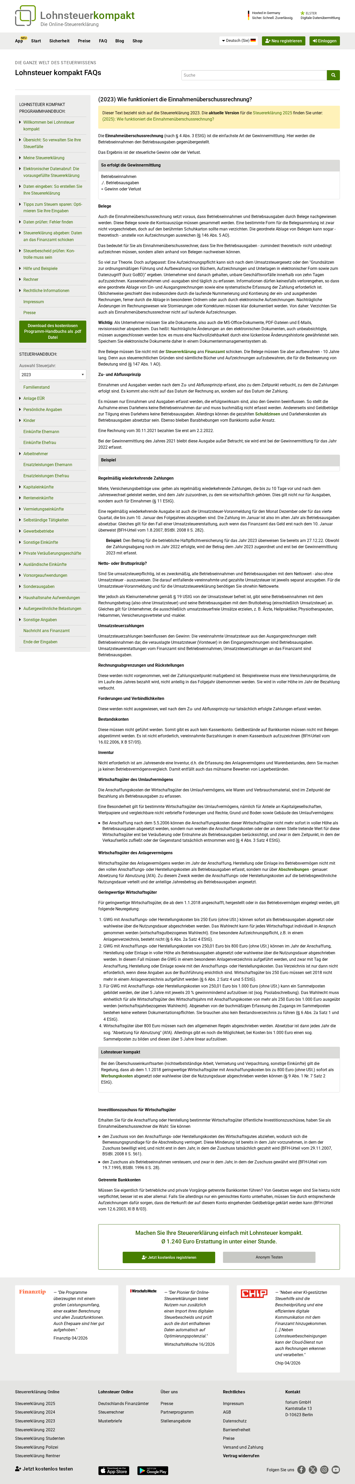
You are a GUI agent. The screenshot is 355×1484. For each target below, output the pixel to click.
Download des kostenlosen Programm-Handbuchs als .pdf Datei (52, 331)
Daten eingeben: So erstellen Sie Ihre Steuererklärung (52, 190)
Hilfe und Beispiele (40, 268)
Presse (29, 312)
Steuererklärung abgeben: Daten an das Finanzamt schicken (52, 236)
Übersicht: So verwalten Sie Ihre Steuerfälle (52, 143)
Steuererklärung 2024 (35, 1412)
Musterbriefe (110, 1421)
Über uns (169, 1391)
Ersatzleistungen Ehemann (47, 464)
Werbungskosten (117, 1076)
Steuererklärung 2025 (272, 112)
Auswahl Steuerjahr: (37, 365)
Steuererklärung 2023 (35, 1421)
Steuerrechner (111, 1412)
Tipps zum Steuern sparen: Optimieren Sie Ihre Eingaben (52, 208)
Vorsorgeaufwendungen (45, 575)
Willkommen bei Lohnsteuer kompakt (48, 125)
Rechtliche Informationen (46, 290)
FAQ (103, 40)
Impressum (33, 301)
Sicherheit (59, 40)
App (19, 40)
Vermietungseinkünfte (43, 509)
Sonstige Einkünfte (40, 542)
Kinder (29, 420)
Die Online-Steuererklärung (70, 24)
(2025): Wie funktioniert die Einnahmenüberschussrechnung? (158, 119)
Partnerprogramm (177, 1412)
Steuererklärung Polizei (36, 1447)
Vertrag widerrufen (241, 1455)
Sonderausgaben (39, 586)
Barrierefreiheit (237, 1429)
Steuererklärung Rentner (37, 1455)
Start (36, 40)
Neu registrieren (286, 40)
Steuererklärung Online (37, 1391)
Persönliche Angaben (42, 409)
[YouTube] (336, 1470)
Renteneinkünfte (38, 497)
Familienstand (36, 387)
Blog (119, 40)
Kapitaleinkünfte (38, 487)
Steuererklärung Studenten (40, 1438)
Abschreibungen (293, 869)
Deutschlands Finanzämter (123, 1403)
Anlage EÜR (34, 398)
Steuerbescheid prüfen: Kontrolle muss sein (49, 254)
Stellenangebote (176, 1421)
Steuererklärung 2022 (35, 1429)
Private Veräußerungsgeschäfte (52, 553)
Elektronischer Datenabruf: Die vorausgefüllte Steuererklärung (51, 172)
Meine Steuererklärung (43, 157)
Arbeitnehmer (35, 453)
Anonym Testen (269, 1257)
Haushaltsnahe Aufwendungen (51, 597)
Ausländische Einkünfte (45, 564)
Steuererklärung (181, 351)
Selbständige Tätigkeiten (46, 520)
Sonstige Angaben (40, 619)
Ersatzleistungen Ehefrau (46, 475)
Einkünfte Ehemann (41, 431)
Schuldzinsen (267, 414)
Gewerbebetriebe (38, 531)
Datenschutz (235, 1421)
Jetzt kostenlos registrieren (171, 1257)
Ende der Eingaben (40, 641)
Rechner (30, 279)
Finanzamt (215, 351)
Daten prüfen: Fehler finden (48, 222)
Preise (84, 40)
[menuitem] (238, 40)
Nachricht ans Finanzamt (46, 630)
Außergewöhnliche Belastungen (52, 608)
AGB (227, 1412)
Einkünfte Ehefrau (39, 442)
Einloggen (327, 40)
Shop (138, 40)
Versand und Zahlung (243, 1447)
